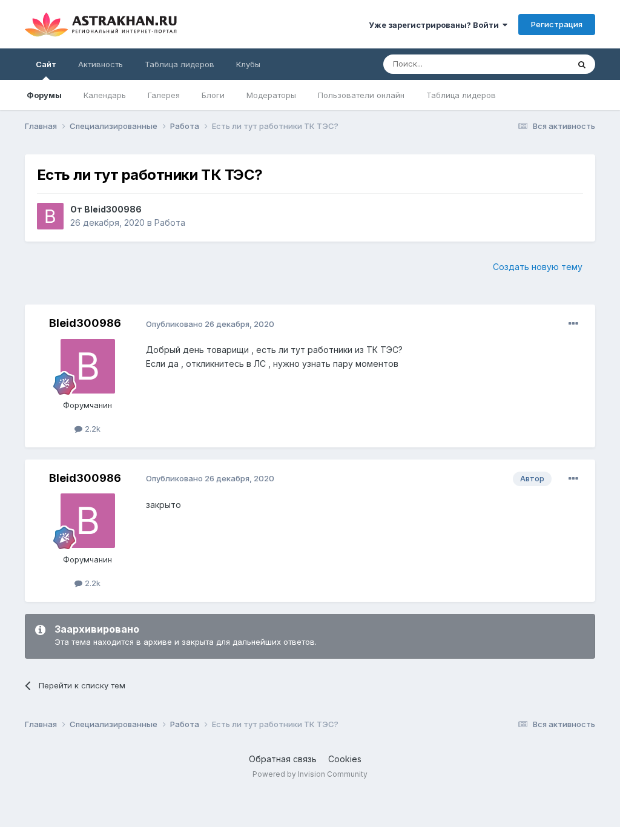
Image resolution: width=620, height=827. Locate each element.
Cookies (344, 759)
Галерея (164, 95)
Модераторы (271, 95)
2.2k (91, 428)
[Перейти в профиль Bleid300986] (50, 216)
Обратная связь (283, 759)
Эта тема (536, 63)
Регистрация (556, 24)
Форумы (44, 95)
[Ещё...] (573, 324)
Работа (169, 222)
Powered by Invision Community (310, 774)
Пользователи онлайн (361, 95)
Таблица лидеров (461, 95)
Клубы (248, 64)
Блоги (213, 95)
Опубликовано (210, 324)
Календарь (105, 95)
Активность (100, 64)
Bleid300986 (113, 209)
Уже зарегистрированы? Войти (436, 25)
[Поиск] (582, 64)
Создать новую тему (537, 267)
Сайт (46, 64)
